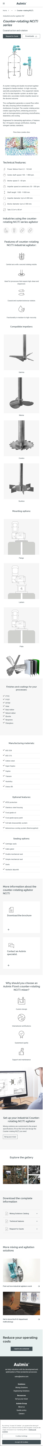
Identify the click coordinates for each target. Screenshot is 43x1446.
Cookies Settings (21, 1436)
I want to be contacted (21, 1349)
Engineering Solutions (21, 1391)
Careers (21, 1414)
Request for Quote (12, 36)
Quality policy (21, 1410)
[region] (21, 1433)
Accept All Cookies (21, 1442)
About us (21, 1407)
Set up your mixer (10, 1137)
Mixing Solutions (21, 1388)
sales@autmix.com (21, 1377)
